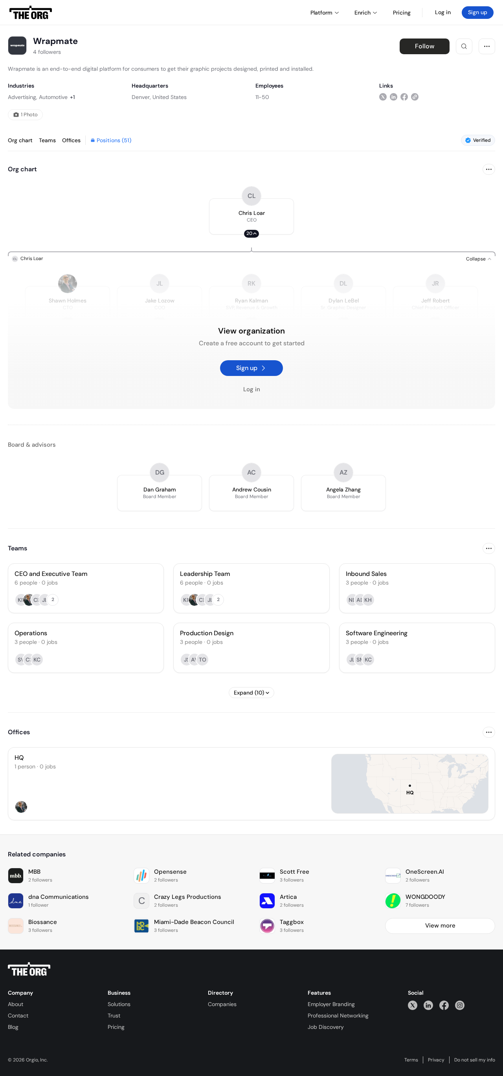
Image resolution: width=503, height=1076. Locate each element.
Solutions (119, 1004)
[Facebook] (444, 1005)
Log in (443, 12)
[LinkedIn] (428, 1005)
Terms (411, 1060)
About (15, 1004)
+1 (72, 97)
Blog (13, 1026)
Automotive (53, 97)
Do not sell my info (474, 1060)
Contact (18, 1015)
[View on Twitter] (383, 97)
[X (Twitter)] (412, 1005)
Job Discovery (326, 1026)
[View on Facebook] (404, 97)
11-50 (262, 97)
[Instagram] (459, 1005)
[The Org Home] (30, 12)
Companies (222, 1004)
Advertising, (22, 97)
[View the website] (415, 97)
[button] (251, 216)
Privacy (436, 1060)
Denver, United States (159, 97)
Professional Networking (338, 1015)
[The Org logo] (29, 969)
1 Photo (29, 114)
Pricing (116, 1026)
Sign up (477, 12)
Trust (114, 1015)
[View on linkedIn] (393, 97)
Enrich (362, 12)
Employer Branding (331, 1004)
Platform (321, 12)
